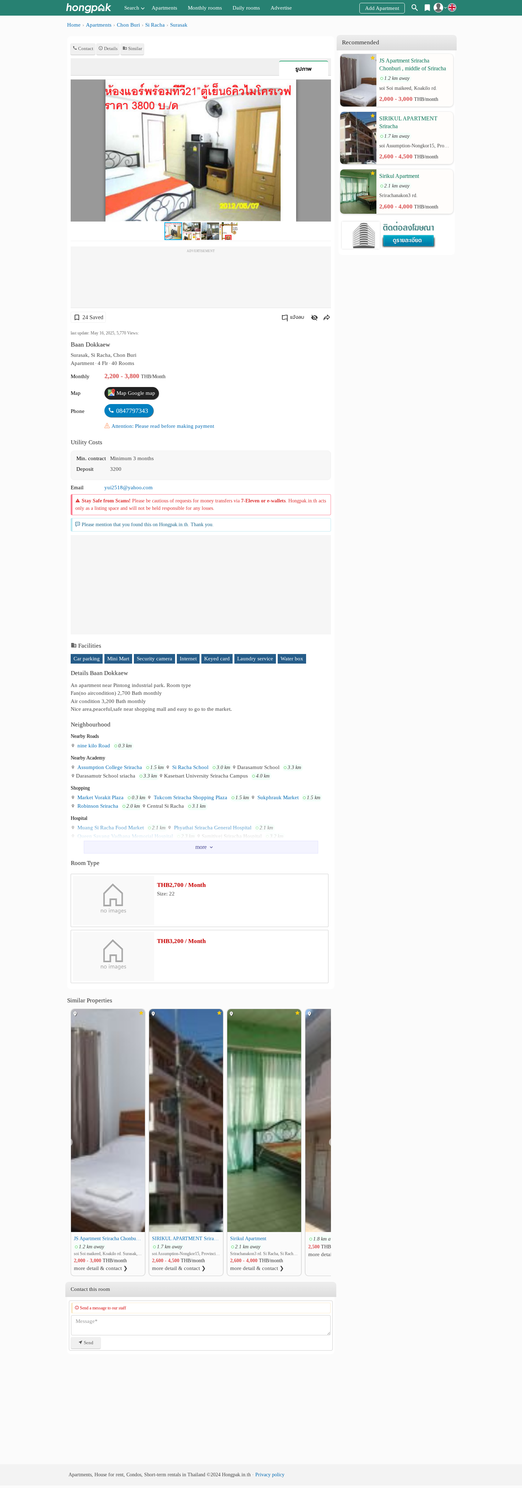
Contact (85, 48)
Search (131, 8)
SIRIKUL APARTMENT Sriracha (186, 1238)
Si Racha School (189, 767)
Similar (134, 48)
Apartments (164, 8)
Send (88, 1342)
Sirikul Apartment (248, 1238)
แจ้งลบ (297, 317)
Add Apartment (382, 8)
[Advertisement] (201, 279)
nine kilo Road (93, 745)
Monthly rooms (205, 8)
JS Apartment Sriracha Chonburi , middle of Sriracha (108, 1238)
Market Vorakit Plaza (100, 797)
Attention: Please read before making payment (163, 426)
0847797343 (132, 410)
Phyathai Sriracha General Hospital (212, 827)
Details (110, 48)
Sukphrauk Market (277, 797)
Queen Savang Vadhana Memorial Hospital (124, 836)
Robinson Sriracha (97, 806)
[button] (324, 86)
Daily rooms (246, 8)
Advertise (281, 8)
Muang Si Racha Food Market (110, 827)
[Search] (415, 9)
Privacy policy (269, 1474)
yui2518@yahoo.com (128, 487)
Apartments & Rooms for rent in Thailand (89, 8)
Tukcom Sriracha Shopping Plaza (189, 797)
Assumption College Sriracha (109, 767)
